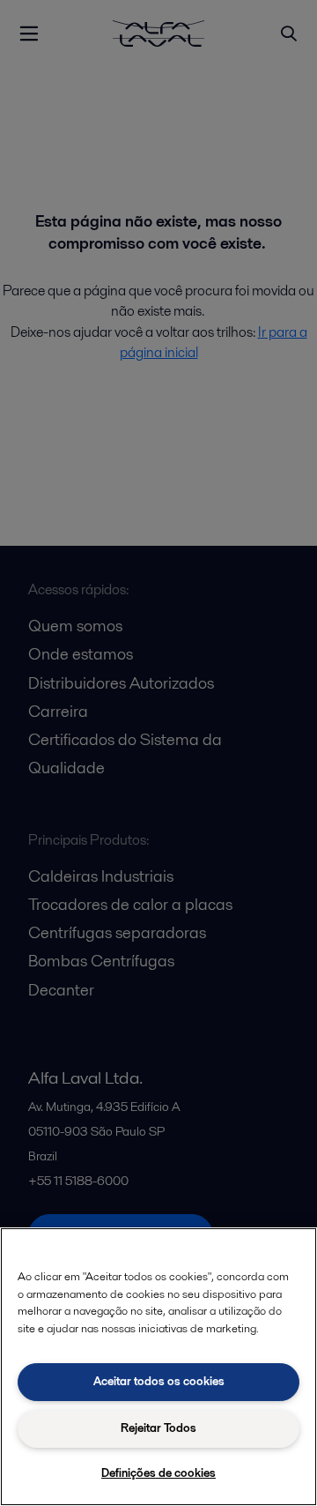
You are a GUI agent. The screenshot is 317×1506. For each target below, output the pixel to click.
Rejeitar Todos (158, 1428)
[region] (158, 1366)
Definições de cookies (158, 1473)
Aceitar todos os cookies (159, 1381)
